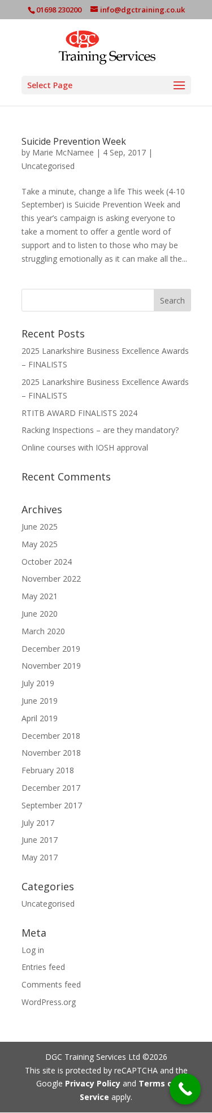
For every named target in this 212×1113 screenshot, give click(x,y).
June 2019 (39, 700)
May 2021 (39, 596)
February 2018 (47, 770)
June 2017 (39, 839)
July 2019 (37, 683)
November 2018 (51, 752)
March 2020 (43, 631)
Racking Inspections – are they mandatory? (100, 430)
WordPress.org (48, 1002)
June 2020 (39, 613)
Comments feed (51, 984)
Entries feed (43, 967)
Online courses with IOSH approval (84, 447)
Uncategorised (48, 166)
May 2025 (39, 544)
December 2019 (50, 648)
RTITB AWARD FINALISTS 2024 (79, 413)
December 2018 (50, 735)
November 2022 (51, 578)
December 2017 (50, 787)
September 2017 (51, 805)
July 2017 (37, 822)
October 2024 (46, 561)
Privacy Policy (92, 1083)
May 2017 (39, 857)
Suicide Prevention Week (73, 141)
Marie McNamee (63, 152)
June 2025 (39, 526)
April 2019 (39, 718)
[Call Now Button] (185, 1089)
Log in (32, 950)
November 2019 (51, 665)
